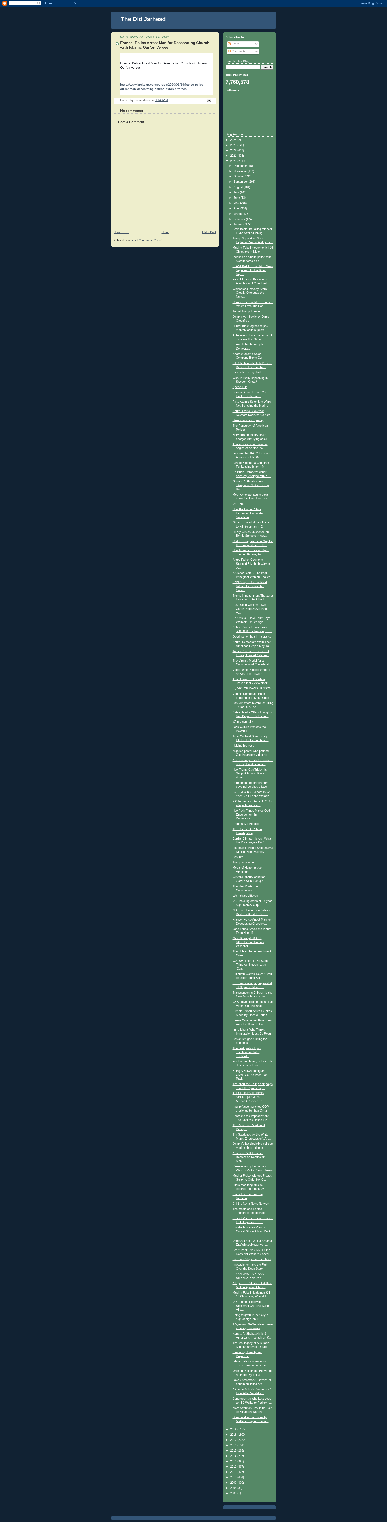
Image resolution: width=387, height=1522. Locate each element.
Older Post (209, 232)
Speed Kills (240, 387)
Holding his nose (243, 745)
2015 (233, 1450)
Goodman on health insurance (252, 636)
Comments (238, 51)
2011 (233, 1472)
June (237, 197)
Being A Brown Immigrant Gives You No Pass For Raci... (250, 1074)
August (239, 187)
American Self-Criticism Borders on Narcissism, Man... (250, 1157)
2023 (233, 145)
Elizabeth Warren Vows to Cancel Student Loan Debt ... (251, 1231)
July (237, 192)
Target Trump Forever (247, 311)
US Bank (238, 504)
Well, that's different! (246, 895)
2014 (233, 1456)
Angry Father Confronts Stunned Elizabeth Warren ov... (251, 563)
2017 (233, 1440)
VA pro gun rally (243, 721)
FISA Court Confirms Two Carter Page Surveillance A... (250, 608)
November (241, 171)
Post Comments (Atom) (147, 240)
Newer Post (121, 232)
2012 (233, 1466)
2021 (233, 155)
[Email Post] (209, 100)
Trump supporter (243, 862)
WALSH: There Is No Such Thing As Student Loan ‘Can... (250, 964)
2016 (233, 1445)
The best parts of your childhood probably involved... (247, 1052)
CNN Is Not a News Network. (251, 1203)
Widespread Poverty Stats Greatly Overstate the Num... (250, 292)
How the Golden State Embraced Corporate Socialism (248, 513)
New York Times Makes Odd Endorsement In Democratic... (251, 814)
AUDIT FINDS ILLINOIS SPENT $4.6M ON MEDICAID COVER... (248, 1097)
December (241, 165)
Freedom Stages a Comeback (252, 1259)
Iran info (238, 857)
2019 (233, 1429)
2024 (233, 139)
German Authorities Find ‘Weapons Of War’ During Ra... (251, 485)
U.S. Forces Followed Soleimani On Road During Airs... (251, 1305)
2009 (233, 1482)
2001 (233, 1493)
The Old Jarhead (143, 19)
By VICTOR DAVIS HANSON (252, 688)
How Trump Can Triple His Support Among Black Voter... (250, 773)
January (239, 224)
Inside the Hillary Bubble (248, 372)
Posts (235, 44)
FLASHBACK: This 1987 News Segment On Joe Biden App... (253, 270)
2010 (233, 1477)
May (237, 203)
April (237, 208)
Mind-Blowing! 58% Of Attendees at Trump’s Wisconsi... (248, 942)
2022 (233, 150)
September (241, 181)
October (239, 176)
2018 (233, 1434)
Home (165, 232)
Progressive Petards (246, 823)
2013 (233, 1461)
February (240, 219)
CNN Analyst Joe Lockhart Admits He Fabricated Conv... (250, 586)
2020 (233, 161)
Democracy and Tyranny (248, 420)
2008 (233, 1488)
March (238, 213)
